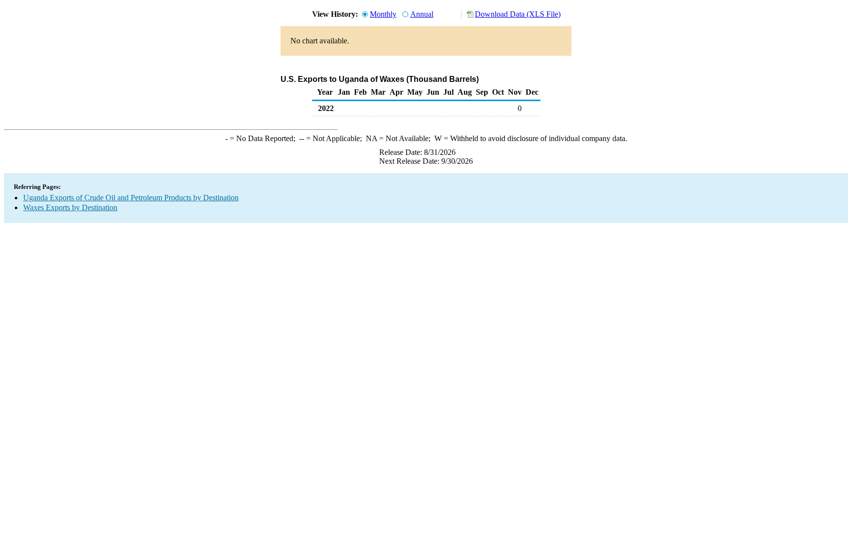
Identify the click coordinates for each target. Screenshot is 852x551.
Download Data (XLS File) (518, 14)
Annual (421, 14)
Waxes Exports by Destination (70, 207)
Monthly (383, 14)
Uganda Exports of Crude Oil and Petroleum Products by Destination (131, 197)
